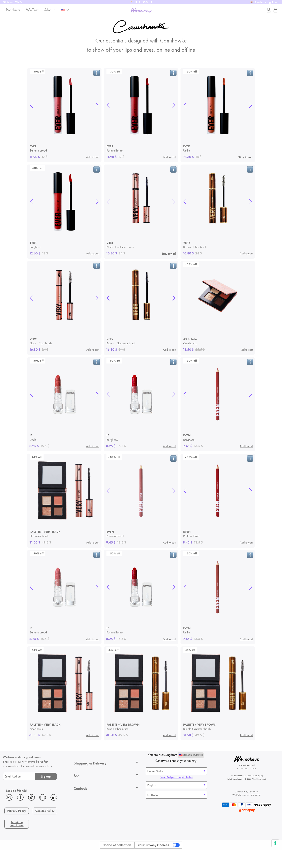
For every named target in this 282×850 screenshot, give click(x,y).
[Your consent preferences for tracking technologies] (275, 843)
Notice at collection (116, 845)
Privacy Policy (16, 811)
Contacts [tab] (80, 788)
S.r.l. (254, 791)
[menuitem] (35, 798)
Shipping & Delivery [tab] (90, 763)
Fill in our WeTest (13, 2)
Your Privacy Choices (153, 845)
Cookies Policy (44, 811)
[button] (31, 105)
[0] (275, 10)
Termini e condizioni (17, 823)
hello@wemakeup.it (234, 778)
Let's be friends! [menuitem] (16, 790)
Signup (46, 776)
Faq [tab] (76, 775)
